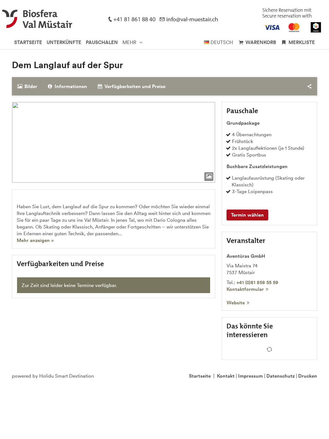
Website (236, 303)
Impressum (250, 376)
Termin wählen (247, 215)
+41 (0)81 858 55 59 (257, 282)
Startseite (200, 376)
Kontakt (226, 376)
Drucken (307, 376)
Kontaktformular (245, 289)
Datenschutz (280, 376)
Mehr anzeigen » (35, 240)
